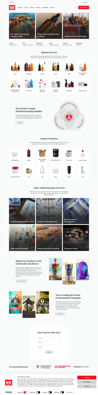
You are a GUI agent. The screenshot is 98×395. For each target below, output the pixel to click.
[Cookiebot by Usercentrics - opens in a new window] (8, 392)
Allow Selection (87, 381)
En (12, 2)
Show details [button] (69, 392)
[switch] (38, 392)
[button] (49, 338)
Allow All (87, 377)
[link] (22, 26)
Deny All (87, 386)
